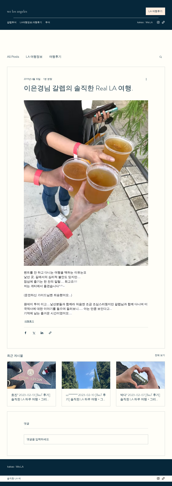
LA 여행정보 (34, 56)
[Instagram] (158, 22)
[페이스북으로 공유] (25, 332)
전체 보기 (160, 355)
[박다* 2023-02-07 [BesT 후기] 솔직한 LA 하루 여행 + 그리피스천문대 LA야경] (140, 375)
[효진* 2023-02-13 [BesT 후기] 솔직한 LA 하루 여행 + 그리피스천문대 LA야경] (31, 375)
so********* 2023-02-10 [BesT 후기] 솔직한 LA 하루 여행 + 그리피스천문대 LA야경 (86, 397)
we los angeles (17, 11)
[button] (160, 56)
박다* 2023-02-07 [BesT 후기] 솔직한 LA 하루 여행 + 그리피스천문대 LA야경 (140, 397)
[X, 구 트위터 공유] (33, 332)
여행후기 (55, 56)
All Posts (13, 56)
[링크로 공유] (50, 332)
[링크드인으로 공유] (42, 332)
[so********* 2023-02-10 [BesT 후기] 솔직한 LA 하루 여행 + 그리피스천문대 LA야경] (86, 375)
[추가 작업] (146, 79)
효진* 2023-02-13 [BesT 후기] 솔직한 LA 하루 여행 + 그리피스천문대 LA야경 (30, 397)
